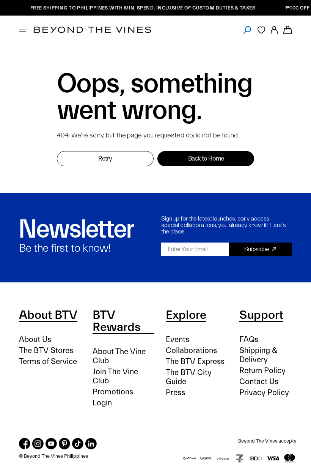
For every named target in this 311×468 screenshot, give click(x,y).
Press (175, 392)
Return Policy (262, 370)
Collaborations (191, 350)
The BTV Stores (46, 350)
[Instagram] (38, 443)
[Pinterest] (64, 443)
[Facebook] (24, 443)
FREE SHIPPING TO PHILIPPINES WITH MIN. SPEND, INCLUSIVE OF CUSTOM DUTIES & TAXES (140, 7)
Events (177, 339)
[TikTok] (77, 443)
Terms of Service (48, 361)
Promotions (113, 392)
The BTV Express (195, 361)
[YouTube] (51, 443)
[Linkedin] (91, 443)
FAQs (248, 339)
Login (102, 403)
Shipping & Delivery (258, 355)
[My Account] (274, 30)
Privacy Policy (264, 392)
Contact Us (258, 381)
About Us (35, 339)
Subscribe (256, 249)
